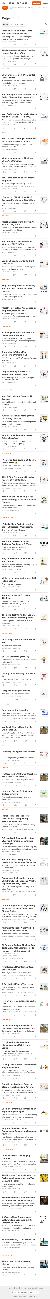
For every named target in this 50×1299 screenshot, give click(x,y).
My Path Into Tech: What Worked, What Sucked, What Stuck (18, 929)
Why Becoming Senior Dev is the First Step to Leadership (19, 866)
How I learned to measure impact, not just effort (19, 204)
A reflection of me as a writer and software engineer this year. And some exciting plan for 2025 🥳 (19, 1162)
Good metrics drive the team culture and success (18, 1268)
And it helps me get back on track (15, 694)
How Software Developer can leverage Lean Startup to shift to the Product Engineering (19, 915)
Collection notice (37, 1288)
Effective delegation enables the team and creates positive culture (18, 1008)
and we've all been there (11, 645)
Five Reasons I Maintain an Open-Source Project (18, 968)
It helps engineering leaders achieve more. (19, 757)
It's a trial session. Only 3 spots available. (18, 780)
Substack (15, 1296)
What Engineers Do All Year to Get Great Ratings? (18, 76)
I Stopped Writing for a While (16, 691)
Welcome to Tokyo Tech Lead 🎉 (17, 1025)
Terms (29, 1288)
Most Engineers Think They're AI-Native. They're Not (18, 223)
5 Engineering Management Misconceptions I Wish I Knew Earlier (16, 1045)
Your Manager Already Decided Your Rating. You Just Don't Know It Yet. (19, 95)
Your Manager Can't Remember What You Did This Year (17, 242)
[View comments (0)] (15, 44)
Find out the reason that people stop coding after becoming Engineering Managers (19, 1115)
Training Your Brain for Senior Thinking (16, 596)
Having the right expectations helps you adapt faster (18, 888)
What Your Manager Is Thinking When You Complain (17, 159)
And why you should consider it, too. (16, 973)
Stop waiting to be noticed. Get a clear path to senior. (19, 403)
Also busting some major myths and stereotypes (16, 798)
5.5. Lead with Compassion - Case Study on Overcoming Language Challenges (18, 841)
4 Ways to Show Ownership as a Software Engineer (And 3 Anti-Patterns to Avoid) (17, 1220)
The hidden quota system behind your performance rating (17, 145)
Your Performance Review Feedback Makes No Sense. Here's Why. (19, 115)
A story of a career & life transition (15, 933)
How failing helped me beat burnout (16, 466)
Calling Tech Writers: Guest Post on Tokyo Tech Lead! (19, 1066)
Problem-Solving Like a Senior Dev (18, 1239)
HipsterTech (28, 992)
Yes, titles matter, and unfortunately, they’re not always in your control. (19, 565)
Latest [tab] (5, 24)
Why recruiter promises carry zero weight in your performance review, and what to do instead (18, 184)
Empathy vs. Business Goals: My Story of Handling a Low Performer (18, 1085)
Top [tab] (11, 24)
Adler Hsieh (12, 41)
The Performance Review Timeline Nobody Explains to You (18, 51)
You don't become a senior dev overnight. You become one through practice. (18, 602)
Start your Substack (20, 1292)
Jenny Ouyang (29, 936)
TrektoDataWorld (16, 958)
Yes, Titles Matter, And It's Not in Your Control (18, 559)
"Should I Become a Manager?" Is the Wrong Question (18, 417)
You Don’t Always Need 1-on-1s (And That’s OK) (17, 728)
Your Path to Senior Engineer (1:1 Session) (17, 397)
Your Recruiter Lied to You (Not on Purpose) (18, 179)
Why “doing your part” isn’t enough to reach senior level (19, 359)
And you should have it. (11, 584)
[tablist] (13, 24)
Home (5, 8)
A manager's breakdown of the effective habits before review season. (18, 82)
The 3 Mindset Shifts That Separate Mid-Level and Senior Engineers (19, 616)
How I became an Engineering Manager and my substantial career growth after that (19, 1138)
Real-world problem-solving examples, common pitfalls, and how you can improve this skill (19, 1243)
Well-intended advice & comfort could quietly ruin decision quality (17, 442)
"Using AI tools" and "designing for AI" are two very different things (19, 229)
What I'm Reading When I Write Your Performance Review (17, 32)
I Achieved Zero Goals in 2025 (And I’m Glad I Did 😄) (19, 461)
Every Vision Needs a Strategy (14, 530)
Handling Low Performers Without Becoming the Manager (18, 333)
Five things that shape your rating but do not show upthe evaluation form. (18, 37)
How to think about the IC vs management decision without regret (19, 422)
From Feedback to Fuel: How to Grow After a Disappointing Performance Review (17, 819)
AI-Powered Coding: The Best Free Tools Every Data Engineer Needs (18, 946)
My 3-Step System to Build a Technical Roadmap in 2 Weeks (17, 542)
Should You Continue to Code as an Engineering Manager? (19, 1110)
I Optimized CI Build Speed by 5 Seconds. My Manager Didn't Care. (18, 198)
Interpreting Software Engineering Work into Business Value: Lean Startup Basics (18, 908)
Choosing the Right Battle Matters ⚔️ (18, 753)
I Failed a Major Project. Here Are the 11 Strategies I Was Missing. (17, 525)
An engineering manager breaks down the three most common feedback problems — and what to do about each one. (19, 121)
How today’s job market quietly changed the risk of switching (18, 378)
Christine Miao (29, 718)
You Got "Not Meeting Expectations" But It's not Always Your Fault (19, 140)
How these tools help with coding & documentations (16, 952)
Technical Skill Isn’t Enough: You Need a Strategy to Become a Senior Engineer (19, 499)
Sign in (45, 3)
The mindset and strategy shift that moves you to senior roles (19, 506)
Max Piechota (29, 919)
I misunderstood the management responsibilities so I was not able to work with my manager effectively (18, 1052)
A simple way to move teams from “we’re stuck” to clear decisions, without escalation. (19, 484)
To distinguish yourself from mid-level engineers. (17, 621)
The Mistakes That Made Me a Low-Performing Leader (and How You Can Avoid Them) (19, 1178)
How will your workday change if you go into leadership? (18, 988)
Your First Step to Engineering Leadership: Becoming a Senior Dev (19, 860)
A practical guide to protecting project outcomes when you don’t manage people (19, 339)
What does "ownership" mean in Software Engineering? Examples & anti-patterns (18, 1227)
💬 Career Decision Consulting (21, 8)
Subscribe (36, 3)
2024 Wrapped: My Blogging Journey (16, 1157)
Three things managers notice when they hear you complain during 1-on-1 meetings (19, 165)
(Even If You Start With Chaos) (14, 547)
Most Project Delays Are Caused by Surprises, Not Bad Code (19, 309)
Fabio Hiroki (28, 829)
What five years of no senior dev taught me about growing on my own (19, 268)
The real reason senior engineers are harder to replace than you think (19, 295)
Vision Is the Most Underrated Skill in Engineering (19, 579)
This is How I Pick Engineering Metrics (16, 1262)
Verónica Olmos (29, 892)
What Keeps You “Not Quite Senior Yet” (18, 640)
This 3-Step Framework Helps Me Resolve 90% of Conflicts (18, 478)
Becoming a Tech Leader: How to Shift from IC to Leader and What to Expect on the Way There (19, 881)
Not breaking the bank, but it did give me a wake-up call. (19, 661)
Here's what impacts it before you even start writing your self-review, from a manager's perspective (17, 101)
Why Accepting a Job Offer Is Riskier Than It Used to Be (16, 373)
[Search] (45, 24)
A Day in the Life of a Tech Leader (18, 984)
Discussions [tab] (19, 24)
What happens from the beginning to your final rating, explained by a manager (19, 57)
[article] (25, 37)
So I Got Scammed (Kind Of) (15, 657)
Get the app (34, 1292)
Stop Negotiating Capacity (15, 710)
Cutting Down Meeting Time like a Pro (18, 674)
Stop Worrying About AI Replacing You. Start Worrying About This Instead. (18, 288)
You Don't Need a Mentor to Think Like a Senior (18, 262)
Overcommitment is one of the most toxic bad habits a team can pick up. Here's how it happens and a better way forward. (19, 714)
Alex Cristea (28, 975)
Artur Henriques (30, 1012)
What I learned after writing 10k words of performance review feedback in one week (19, 248)
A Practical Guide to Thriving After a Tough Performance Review (19, 825)
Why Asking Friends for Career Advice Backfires (17, 436)
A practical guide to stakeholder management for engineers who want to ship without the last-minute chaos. (18, 315)
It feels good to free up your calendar (17, 679)
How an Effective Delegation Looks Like (19, 1002)
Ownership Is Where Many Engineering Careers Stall (15, 353)
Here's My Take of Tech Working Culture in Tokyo (17, 792)
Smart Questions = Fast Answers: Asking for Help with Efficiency (18, 1199)
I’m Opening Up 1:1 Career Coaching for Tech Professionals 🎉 (19, 775)
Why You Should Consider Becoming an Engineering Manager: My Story (19, 1131)
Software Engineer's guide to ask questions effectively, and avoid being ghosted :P (19, 1204)
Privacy (23, 1288)
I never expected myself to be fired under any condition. (18, 1185)
